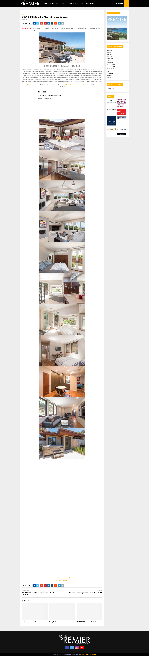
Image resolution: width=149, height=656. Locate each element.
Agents (80, 3)
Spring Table (52, 622)
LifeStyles (71, 3)
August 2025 (110, 73)
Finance (63, 3)
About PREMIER (90, 3)
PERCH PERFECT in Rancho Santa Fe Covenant (89, 622)
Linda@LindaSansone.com (70, 85)
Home (45, 3)
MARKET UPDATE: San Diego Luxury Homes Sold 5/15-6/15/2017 (38, 594)
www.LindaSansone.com (84, 85)
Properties (53, 3)
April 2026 (109, 56)
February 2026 (110, 60)
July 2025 (109, 75)
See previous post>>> (62, 580)
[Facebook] (117, 3)
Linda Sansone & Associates (32, 85)
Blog (23, 14)
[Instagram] (120, 3)
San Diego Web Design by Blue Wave (88, 654)
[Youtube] (122, 3)
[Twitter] (119, 3)
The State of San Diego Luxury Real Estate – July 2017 (85, 593)
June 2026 (109, 50)
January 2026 (110, 62)
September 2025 (111, 71)
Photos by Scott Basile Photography (62, 577)
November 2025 (111, 67)
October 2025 (110, 69)
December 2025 (111, 64)
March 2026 (110, 58)
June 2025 (109, 77)
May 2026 (109, 54)
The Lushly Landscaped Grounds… (31, 622)
